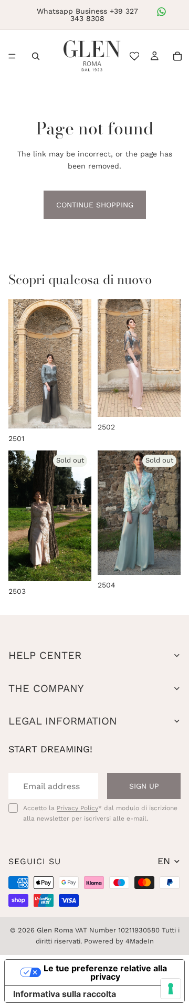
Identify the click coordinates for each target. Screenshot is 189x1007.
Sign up (144, 786)
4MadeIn (139, 941)
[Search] (35, 56)
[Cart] (177, 56)
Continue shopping (94, 205)
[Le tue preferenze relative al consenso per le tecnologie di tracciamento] (171, 989)
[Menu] (12, 56)
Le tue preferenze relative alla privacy (105, 972)
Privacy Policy (77, 808)
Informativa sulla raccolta (64, 994)
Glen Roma (55, 930)
